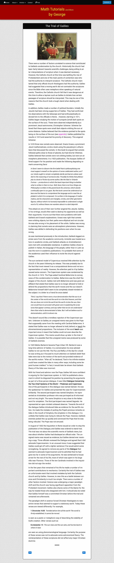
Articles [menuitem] (21, 2)
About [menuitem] (14, 2)
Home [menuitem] (7, 2)
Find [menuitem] (38, 2)
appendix (62, 134)
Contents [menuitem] (106, 2)
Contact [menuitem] (30, 2)
